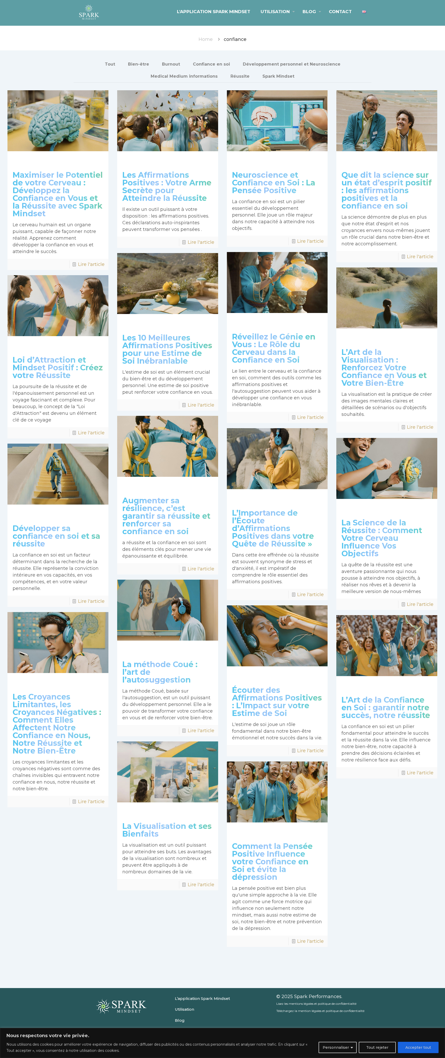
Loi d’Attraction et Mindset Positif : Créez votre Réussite (58, 367)
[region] (222, 1043)
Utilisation (184, 1009)
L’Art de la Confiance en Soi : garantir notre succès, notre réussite (385, 707)
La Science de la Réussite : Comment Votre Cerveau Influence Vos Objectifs (381, 538)
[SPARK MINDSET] (89, 11)
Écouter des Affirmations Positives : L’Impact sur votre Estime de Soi (277, 701)
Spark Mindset (278, 76)
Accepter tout (418, 1047)
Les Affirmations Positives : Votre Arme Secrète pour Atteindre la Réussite (166, 186)
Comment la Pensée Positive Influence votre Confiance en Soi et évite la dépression (272, 861)
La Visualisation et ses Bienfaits (167, 830)
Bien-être (138, 64)
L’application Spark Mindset (202, 998)
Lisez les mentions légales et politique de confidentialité (316, 1004)
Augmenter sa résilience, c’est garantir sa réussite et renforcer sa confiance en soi (166, 516)
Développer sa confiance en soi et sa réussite (56, 536)
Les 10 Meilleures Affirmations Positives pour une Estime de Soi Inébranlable (167, 349)
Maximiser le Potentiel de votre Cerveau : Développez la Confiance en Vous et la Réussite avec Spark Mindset (58, 194)
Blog (180, 1020)
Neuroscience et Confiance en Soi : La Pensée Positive (273, 182)
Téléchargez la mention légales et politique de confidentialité (320, 1011)
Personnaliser (336, 1047)
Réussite (240, 76)
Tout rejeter (377, 1047)
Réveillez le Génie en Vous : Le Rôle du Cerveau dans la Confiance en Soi (273, 348)
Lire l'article (91, 264)
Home (206, 39)
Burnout (171, 64)
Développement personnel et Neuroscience (291, 64)
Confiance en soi (211, 64)
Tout (110, 64)
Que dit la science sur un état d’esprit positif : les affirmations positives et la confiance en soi (386, 190)
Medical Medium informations (184, 76)
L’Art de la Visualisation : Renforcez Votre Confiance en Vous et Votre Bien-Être (384, 367)
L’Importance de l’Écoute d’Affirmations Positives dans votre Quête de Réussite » (273, 528)
